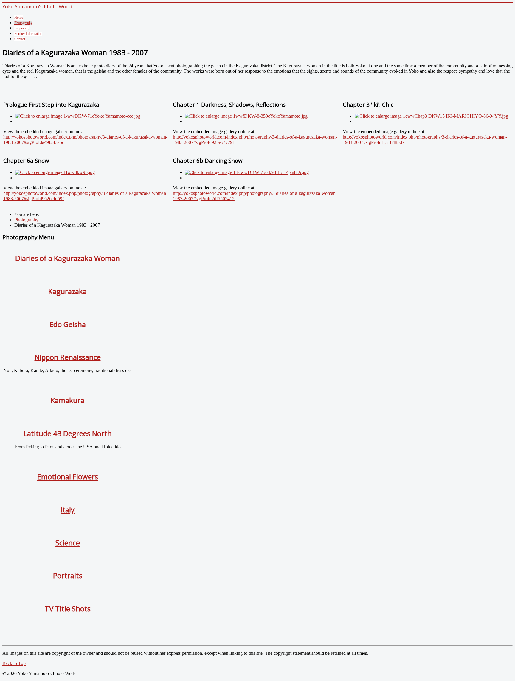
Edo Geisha (67, 324)
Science (67, 543)
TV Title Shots (68, 608)
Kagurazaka (67, 291)
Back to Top (14, 663)
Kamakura (67, 400)
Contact (19, 39)
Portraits (67, 575)
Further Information (28, 34)
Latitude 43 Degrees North (68, 433)
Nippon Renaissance (68, 357)
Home (18, 17)
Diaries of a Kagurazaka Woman (67, 258)
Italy (68, 509)
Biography (21, 28)
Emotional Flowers (67, 476)
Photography (23, 23)
